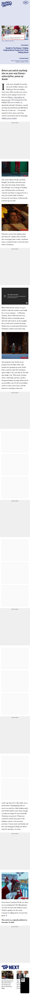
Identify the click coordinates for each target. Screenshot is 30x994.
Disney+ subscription (15, 97)
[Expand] (22, 979)
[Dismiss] (27, 979)
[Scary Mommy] (7, 4)
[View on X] (15, 442)
